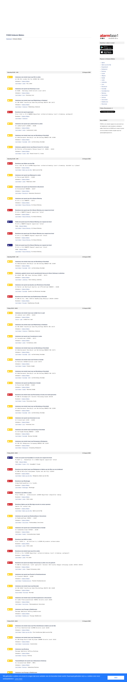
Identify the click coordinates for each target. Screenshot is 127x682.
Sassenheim (104, 95)
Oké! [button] (115, 677)
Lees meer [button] (18, 679)
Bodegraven (104, 69)
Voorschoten (105, 99)
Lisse (103, 84)
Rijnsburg (104, 93)
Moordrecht (104, 86)
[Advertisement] (48, 55)
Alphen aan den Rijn (106, 64)
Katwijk (103, 77)
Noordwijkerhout (105, 90)
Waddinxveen (105, 101)
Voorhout (104, 97)
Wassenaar (104, 104)
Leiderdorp (104, 82)
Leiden (103, 80)
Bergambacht (105, 67)
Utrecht (17, 319)
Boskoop (104, 71)
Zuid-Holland (18, 83)
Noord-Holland (18, 592)
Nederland (9, 39)
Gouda (103, 73)
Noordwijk (104, 88)
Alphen (103, 62)
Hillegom (104, 75)
